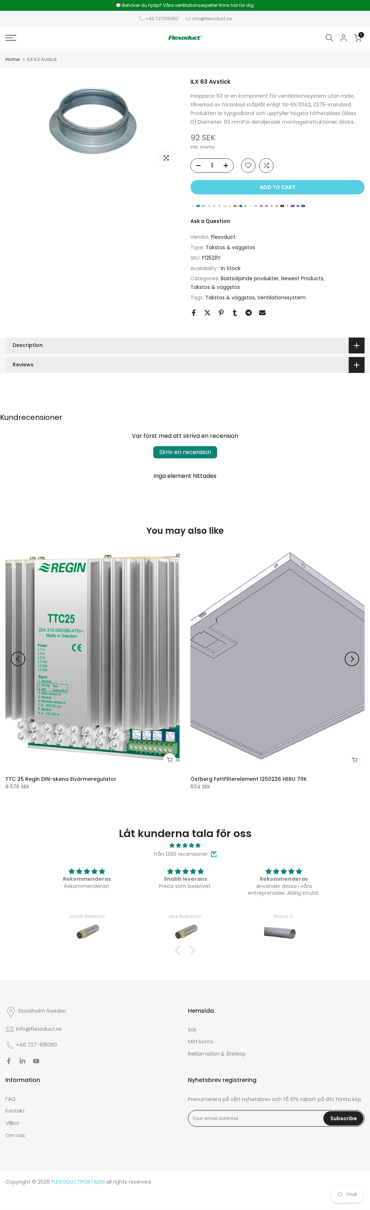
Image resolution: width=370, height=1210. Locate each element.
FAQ (10, 1099)
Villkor (12, 1123)
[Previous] (18, 659)
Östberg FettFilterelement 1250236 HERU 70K (248, 779)
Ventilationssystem (281, 297)
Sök (192, 1029)
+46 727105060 (162, 19)
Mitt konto (201, 1041)
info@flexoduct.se (212, 19)
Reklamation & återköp (217, 1053)
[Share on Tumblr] (235, 312)
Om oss (15, 1135)
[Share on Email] (262, 312)
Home (12, 59)
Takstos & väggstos (230, 247)
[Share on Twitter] (207, 312)
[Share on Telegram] (248, 312)
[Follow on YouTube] (36, 1061)
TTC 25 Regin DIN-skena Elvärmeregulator (60, 779)
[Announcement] (185, 5)
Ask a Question (210, 221)
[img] (185, 845)
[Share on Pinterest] (221, 312)
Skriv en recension (185, 452)
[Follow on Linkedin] (22, 1061)
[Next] (352, 659)
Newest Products (302, 278)
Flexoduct (223, 237)
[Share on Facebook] (193, 312)
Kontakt (15, 1110)
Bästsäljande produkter (250, 278)
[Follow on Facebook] (8, 1061)
